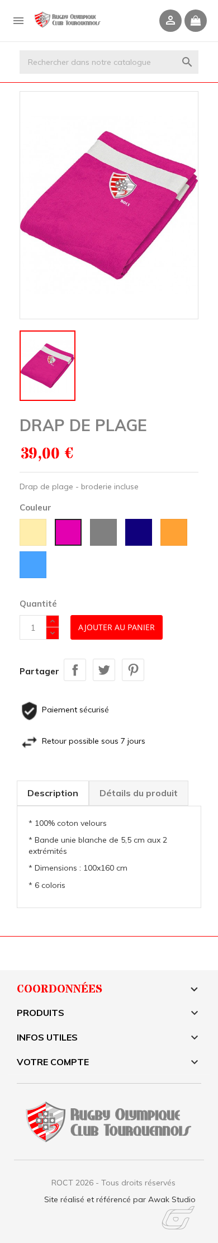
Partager (75, 670)
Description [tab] (52, 792)
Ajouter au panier (116, 627)
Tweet (104, 670)
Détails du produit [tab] (138, 792)
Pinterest (133, 670)
